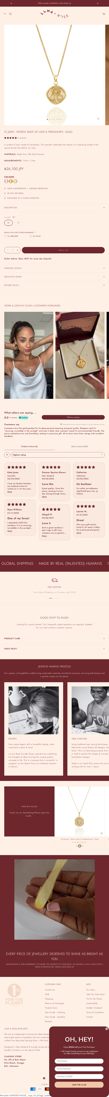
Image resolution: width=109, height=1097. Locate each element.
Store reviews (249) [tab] (79, 446)
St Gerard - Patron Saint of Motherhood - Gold (79, 839)
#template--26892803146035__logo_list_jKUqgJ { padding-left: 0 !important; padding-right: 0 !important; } (54, 545)
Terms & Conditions (95, 1012)
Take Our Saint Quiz (95, 994)
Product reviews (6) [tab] (29, 446)
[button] (11, 137)
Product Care (51, 1007)
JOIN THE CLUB (79, 1085)
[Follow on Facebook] (44, 1078)
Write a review (73, 417)
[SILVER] (6, 181)
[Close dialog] (106, 1029)
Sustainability (92, 1003)
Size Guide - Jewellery (55, 1016)
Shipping (49, 998)
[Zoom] (98, 118)
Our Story (90, 989)
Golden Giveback (94, 1007)
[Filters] (7, 455)
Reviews (48, 1021)
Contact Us (50, 989)
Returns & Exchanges (54, 1003)
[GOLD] (11, 181)
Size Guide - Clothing (55, 1012)
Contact (89, 1016)
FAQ (47, 994)
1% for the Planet (94, 998)
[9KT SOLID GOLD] (15, 181)
